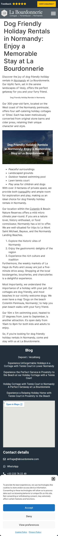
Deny (29, 516)
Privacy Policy (35, 532)
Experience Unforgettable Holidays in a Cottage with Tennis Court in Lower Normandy (29, 365)
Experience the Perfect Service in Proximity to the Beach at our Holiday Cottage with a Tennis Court (29, 375)
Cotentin (35, 208)
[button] (53, 478)
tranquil (22, 191)
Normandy (20, 80)
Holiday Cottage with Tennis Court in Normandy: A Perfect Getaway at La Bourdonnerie (29, 385)
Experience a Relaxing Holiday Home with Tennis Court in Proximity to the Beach (29, 394)
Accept (29, 507)
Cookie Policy (21, 532)
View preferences (29, 524)
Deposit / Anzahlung (29, 357)
